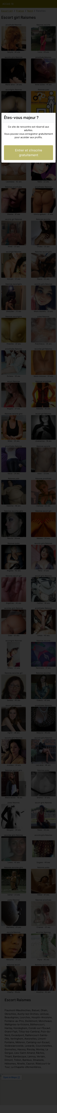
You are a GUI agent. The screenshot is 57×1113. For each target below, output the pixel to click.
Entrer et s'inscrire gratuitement (28, 152)
